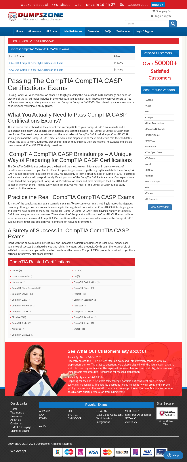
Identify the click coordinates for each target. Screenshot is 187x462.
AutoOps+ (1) (18, 329)
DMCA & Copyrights (21, 427)
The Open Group (154, 152)
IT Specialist (152, 199)
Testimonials (123, 31)
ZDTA (42, 426)
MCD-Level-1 (132, 411)
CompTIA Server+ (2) (22, 294)
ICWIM (43, 418)
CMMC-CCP (74, 418)
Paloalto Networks (155, 129)
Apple (149, 164)
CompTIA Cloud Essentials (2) (26, 288)
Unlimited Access (72, 31)
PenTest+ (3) (79, 305)
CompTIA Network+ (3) (23, 305)
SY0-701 (73, 415)
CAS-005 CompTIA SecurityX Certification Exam (36, 70)
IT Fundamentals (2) (21, 276)
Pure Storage (153, 181)
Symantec (151, 146)
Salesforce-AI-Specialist (138, 415)
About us (15, 420)
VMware (150, 158)
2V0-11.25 (131, 422)
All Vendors (34, 31)
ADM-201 (44, 411)
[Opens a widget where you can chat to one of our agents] (173, 455)
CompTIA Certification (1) (86, 282)
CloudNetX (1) (18, 317)
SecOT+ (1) (79, 329)
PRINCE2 (150, 141)
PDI (70, 411)
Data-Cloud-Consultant (109, 415)
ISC (147, 111)
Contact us (16, 423)
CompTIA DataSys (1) (22, 335)
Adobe (149, 100)
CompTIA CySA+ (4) (21, 300)
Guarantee (93, 31)
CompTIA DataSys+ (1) (84, 311)
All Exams (51, 31)
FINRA (149, 170)
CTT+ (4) (77, 270)
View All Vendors (160, 207)
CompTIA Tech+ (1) (21, 323)
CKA (41, 415)
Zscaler (150, 193)
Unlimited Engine (19, 431)
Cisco (148, 106)
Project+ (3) (79, 294)
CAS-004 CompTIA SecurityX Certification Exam (36, 63)
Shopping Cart (164, 11)
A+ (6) (76, 276)
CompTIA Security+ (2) (84, 300)
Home (19, 31)
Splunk (149, 176)
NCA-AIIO (130, 418)
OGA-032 (101, 411)
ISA (148, 187)
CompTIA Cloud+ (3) (83, 288)
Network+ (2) (18, 282)
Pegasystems (152, 135)
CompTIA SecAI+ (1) (83, 323)
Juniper (150, 117)
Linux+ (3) (16, 270)
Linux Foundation (155, 123)
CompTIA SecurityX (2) (84, 317)
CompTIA (27, 41)
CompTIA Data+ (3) (21, 311)
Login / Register (163, 16)
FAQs (108, 31)
